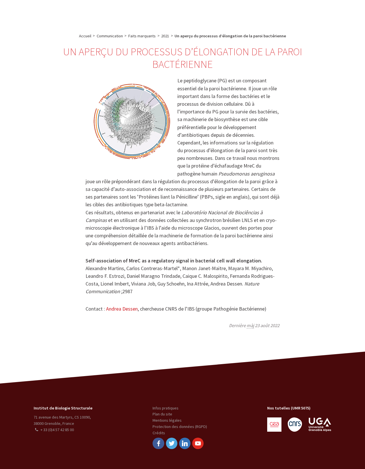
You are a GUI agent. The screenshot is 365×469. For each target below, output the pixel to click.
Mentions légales (167, 420)
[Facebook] (158, 443)
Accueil (85, 35)
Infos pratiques (166, 408)
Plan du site (162, 414)
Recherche (109, 13)
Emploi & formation (224, 13)
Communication (182, 13)
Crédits (159, 432)
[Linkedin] (184, 443)
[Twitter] (171, 443)
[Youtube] (198, 443)
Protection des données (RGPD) (180, 426)
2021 (165, 35)
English (331, 13)
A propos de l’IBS (77, 13)
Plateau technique (143, 13)
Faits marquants (142, 35)
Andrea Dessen (122, 308)
